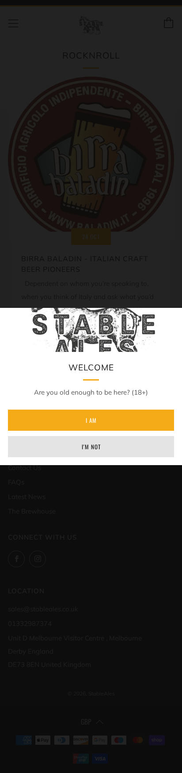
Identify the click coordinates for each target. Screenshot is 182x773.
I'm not (91, 446)
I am (91, 420)
